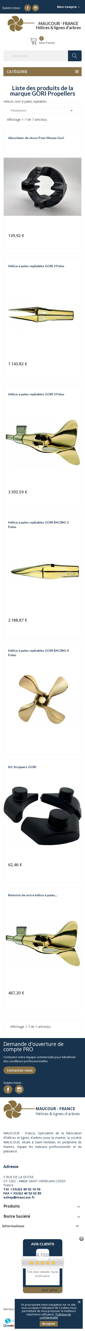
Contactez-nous (19, 1070)
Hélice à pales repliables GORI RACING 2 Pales (38, 524)
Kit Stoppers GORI (22, 767)
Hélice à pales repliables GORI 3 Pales (36, 394)
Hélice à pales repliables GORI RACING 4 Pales (38, 653)
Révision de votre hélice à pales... (32, 895)
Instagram (35, 8)
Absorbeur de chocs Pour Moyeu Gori (36, 138)
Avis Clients (42, 1244)
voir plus (49, 1290)
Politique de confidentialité (55, 1315)
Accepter (48, 1324)
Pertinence (42, 110)
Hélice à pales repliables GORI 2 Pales (36, 266)
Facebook (27, 8)
